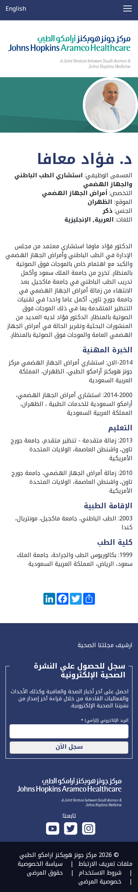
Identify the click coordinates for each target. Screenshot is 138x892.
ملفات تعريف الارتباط (105, 863)
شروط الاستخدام (100, 872)
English (16, 8)
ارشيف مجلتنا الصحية (105, 645)
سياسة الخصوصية (40, 863)
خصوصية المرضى (99, 881)
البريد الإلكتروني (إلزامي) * (104, 719)
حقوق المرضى (45, 872)
